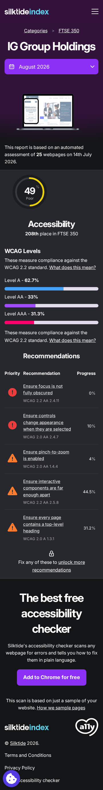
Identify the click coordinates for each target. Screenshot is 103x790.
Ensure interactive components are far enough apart (43, 488)
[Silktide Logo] (27, 727)
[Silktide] (27, 12)
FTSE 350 (69, 30)
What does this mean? (72, 267)
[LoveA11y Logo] (86, 728)
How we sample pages (61, 708)
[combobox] (51, 66)
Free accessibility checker (32, 780)
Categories (35, 30)
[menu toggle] (95, 11)
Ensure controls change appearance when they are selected (47, 422)
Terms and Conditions (28, 755)
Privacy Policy (20, 768)
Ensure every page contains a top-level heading (43, 524)
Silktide (18, 743)
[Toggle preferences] (11, 778)
